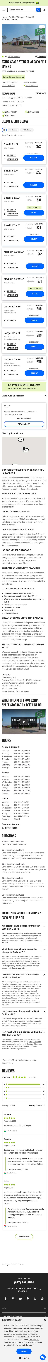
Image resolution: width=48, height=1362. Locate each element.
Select (33, 158)
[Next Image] (43, 37)
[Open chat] (43, 1357)
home (4, 17)
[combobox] (24, 10)
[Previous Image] (5, 37)
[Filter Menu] (4, 130)
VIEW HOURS (41, 93)
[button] (24, 395)
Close (24, 1351)
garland (29, 17)
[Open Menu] (4, 10)
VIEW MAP (42, 56)
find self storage (16, 17)
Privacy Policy (23, 1337)
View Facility (24, 424)
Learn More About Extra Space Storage (22, 1289)
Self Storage (13, 130)
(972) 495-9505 (22, 691)
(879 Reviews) (14, 56)
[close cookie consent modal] (44, 1320)
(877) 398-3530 (32, 85)
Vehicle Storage (27, 130)
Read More (24, 1237)
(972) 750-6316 (8, 85)
